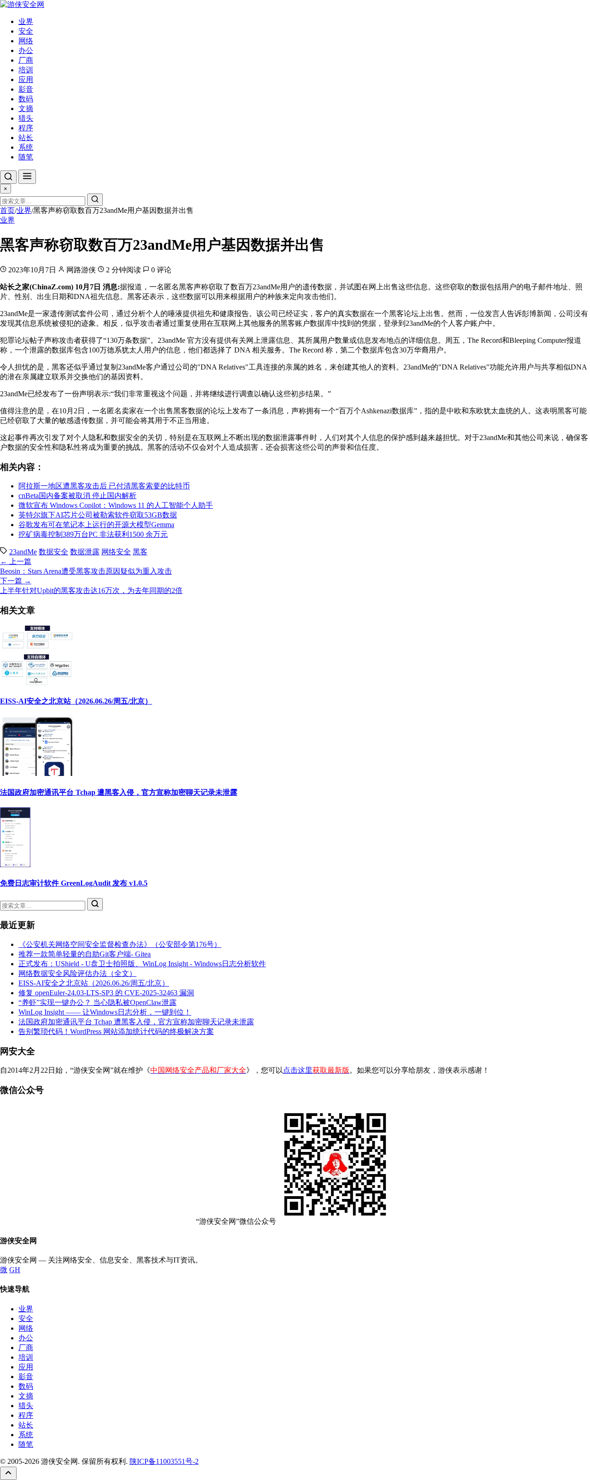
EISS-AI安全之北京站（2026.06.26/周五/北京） (76, 701)
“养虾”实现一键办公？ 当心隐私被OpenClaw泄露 (97, 1002)
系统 (25, 147)
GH (14, 1270)
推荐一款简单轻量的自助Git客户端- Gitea (84, 954)
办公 (25, 50)
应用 (25, 79)
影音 (25, 89)
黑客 (140, 552)
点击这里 (316, 1070)
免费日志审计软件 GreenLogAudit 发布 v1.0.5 (74, 883)
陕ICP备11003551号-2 (164, 1461)
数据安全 (53, 552)
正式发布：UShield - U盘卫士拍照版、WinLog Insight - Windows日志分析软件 (142, 964)
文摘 (25, 108)
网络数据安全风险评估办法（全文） (77, 973)
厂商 (25, 60)
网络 (25, 41)
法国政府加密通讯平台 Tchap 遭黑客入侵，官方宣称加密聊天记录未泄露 (118, 792)
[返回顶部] (8, 1473)
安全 (25, 31)
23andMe (23, 552)
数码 (25, 99)
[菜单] (27, 177)
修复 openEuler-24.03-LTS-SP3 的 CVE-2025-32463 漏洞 (106, 993)
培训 (25, 70)
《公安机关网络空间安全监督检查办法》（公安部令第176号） (119, 944)
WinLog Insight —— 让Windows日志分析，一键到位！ (104, 1012)
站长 (25, 137)
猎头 (25, 118)
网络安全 (116, 552)
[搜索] (8, 177)
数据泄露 (85, 552)
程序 (25, 128)
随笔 (25, 157)
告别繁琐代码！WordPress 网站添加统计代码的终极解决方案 (116, 1031)
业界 (25, 21)
